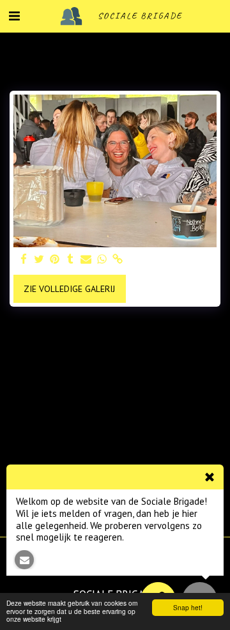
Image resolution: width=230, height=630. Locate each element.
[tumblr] (71, 260)
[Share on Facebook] (23, 260)
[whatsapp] (102, 260)
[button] (14, 16)
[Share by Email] (86, 260)
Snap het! (188, 607)
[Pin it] (55, 260)
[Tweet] (39, 260)
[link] (117, 260)
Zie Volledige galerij (69, 289)
